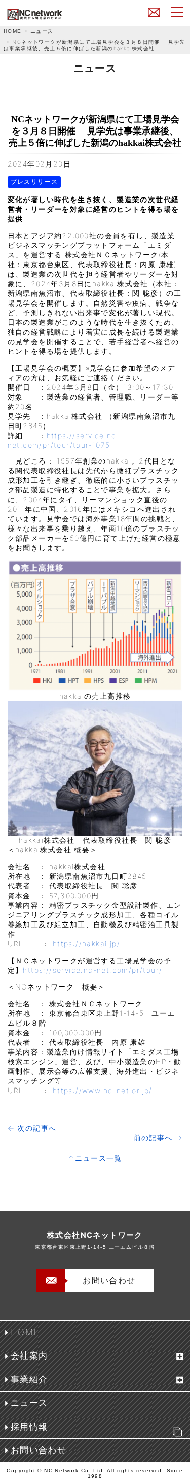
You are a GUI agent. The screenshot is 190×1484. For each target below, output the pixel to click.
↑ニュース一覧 (95, 1157)
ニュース (42, 31)
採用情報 (29, 1427)
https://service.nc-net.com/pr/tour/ (92, 970)
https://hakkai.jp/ (86, 943)
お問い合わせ (154, 11)
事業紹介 (29, 1379)
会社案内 (29, 1355)
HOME (13, 31)
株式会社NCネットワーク (57, 14)
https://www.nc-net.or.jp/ (103, 1090)
